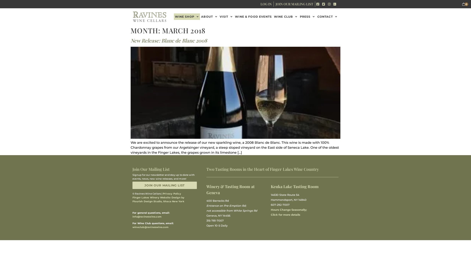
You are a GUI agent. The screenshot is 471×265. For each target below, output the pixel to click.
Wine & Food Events (253, 16)
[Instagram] (329, 4)
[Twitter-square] (323, 4)
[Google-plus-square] (335, 4)
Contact (325, 16)
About (207, 16)
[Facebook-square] (318, 4)
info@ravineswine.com (147, 216)
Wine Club (283, 16)
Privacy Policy (172, 193)
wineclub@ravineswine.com (150, 227)
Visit (224, 16)
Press (305, 16)
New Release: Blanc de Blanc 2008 (169, 40)
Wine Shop (184, 16)
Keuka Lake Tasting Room (295, 186)
